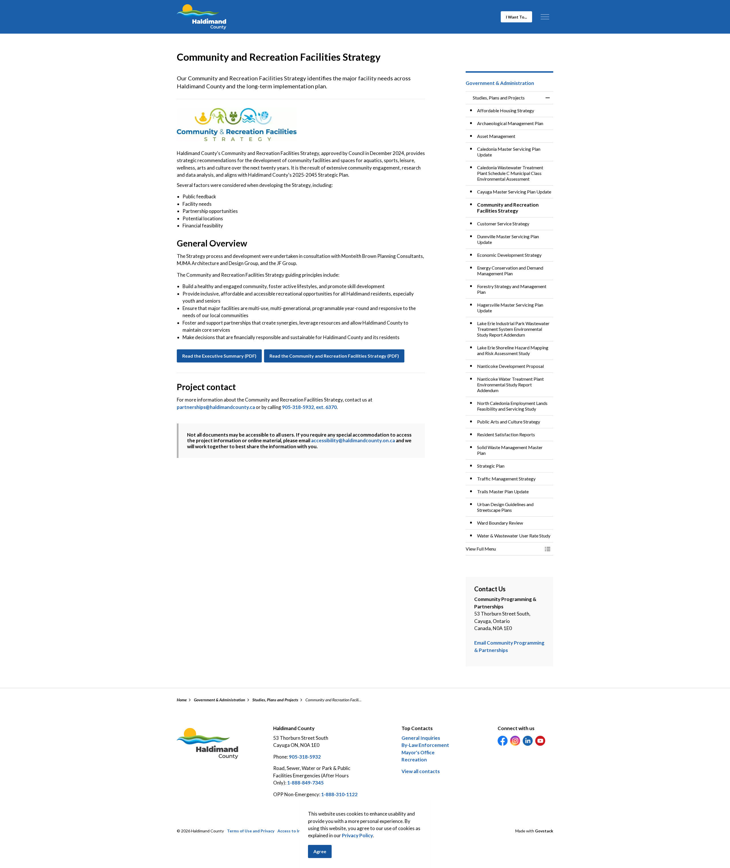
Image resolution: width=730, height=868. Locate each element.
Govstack (544, 830)
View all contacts (421, 771)
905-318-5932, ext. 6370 (309, 407)
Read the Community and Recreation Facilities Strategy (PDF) (334, 355)
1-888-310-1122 (339, 794)
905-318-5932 (305, 757)
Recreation (414, 760)
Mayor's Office (418, 752)
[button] (237, 124)
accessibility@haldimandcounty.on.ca (353, 440)
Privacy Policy (357, 836)
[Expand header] (544, 17)
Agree (319, 851)
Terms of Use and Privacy (250, 830)
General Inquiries (421, 738)
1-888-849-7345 (305, 783)
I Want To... (516, 17)
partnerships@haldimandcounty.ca (216, 407)
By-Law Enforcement (425, 745)
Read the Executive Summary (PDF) (219, 355)
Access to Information (298, 830)
